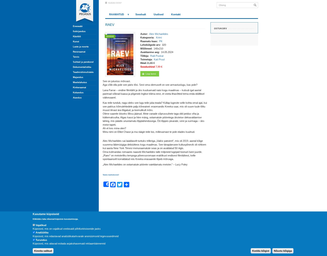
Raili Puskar (157, 55)
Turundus (41, 240)
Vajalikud (41, 225)
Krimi (159, 37)
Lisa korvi (151, 73)
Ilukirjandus (79, 31)
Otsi (256, 5)
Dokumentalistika (82, 67)
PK (160, 41)
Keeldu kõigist (260, 250)
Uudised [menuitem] (159, 14)
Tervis (76, 57)
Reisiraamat (79, 51)
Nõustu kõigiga (283, 250)
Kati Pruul (159, 59)
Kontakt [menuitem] (176, 14)
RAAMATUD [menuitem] (114, 15)
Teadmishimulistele (83, 72)
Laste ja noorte (81, 46)
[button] (120, 54)
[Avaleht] (82, 12)
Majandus (78, 77)
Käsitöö (77, 36)
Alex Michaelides (158, 33)
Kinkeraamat (79, 87)
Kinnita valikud (43, 250)
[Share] (106, 184)
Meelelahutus (80, 82)
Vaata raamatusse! (111, 175)
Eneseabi (78, 26)
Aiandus (77, 97)
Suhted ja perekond (83, 62)
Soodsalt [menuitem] (140, 14)
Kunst (76, 41)
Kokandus (78, 92)
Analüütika (42, 232)
